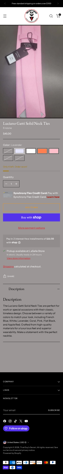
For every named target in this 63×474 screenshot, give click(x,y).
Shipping (8, 266)
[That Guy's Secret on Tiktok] (16, 421)
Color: (12, 145)
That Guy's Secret (28, 447)
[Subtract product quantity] (6, 183)
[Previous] (5, 3)
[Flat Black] (8, 158)
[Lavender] (19, 151)
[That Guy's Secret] (31, 15)
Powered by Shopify (12, 453)
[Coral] (42, 151)
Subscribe (54, 410)
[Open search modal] (51, 15)
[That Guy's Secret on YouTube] (27, 421)
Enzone (7, 128)
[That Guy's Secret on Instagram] (10, 421)
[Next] (58, 3)
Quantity (8, 177)
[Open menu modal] (4, 15)
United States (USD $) (17, 442)
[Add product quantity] (16, 183)
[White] (31, 151)
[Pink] (54, 151)
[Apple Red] (19, 158)
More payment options (31, 227)
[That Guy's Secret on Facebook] (5, 421)
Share (10, 276)
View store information (18, 258)
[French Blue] (8, 151)
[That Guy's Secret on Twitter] (21, 421)
